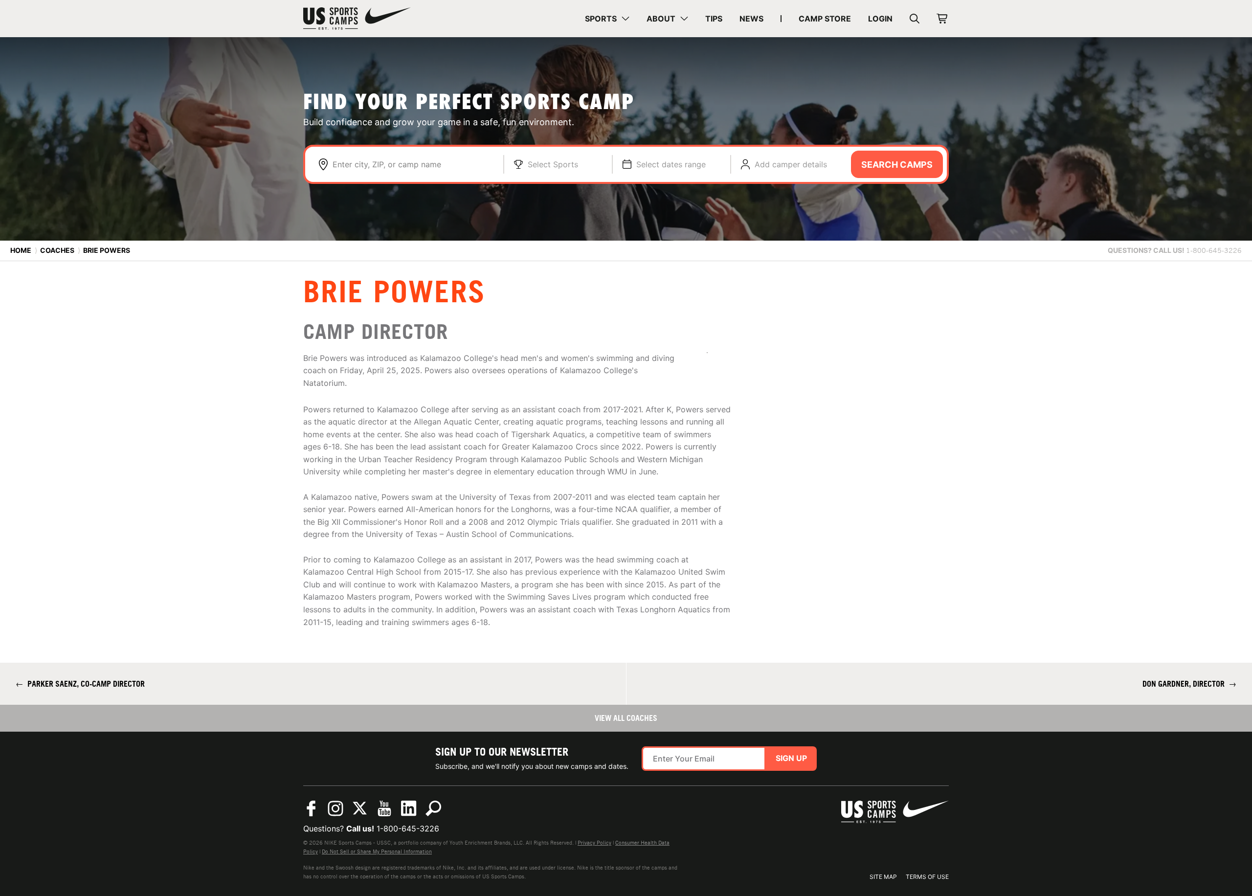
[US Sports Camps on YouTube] (384, 808)
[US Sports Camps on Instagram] (335, 808)
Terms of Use (927, 876)
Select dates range (671, 164)
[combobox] (413, 164)
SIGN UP (791, 758)
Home (20, 250)
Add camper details (791, 164)
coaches (57, 250)
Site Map (883, 876)
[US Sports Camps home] (357, 18)
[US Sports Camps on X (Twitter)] (360, 808)
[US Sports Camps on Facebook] (311, 808)
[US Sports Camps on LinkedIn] (409, 808)
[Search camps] (433, 808)
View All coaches (626, 718)
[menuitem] (607, 18)
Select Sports (553, 164)
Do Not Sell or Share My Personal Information (377, 851)
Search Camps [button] (897, 164)
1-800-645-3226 (408, 828)
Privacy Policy (594, 842)
